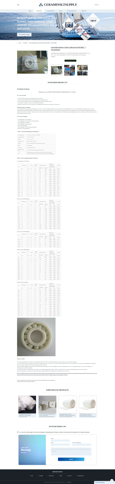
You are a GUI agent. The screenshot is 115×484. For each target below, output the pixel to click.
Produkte (39, 11)
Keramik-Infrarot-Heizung (57, 373)
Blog (60, 11)
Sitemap (69, 482)
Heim (30, 11)
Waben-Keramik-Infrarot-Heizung (23, 374)
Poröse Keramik (34, 374)
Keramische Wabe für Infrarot (34, 373)
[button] (18, 5)
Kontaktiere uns (71, 11)
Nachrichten (50, 11)
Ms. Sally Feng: (23, 432)
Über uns (83, 11)
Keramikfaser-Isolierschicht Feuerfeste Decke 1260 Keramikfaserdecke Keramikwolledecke (38, 380)
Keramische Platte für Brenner (43, 374)
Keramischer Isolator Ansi (68, 373)
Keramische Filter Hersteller (46, 373)
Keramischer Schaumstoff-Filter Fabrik (81, 373)
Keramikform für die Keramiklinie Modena (27, 381)
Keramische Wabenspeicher (22, 373)
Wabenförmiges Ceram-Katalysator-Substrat (59, 374)
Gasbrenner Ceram (93, 373)
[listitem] (57, 70)
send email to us (71, 60)
